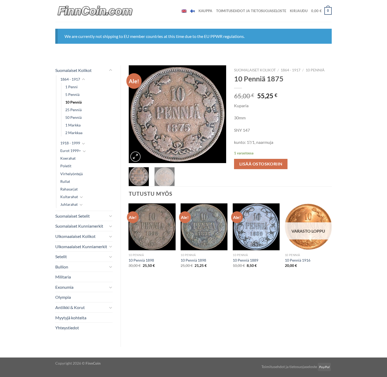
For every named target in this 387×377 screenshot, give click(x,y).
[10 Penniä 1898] (151, 226)
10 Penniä (73, 102)
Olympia (63, 297)
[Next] (217, 114)
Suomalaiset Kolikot (73, 70)
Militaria (63, 276)
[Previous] (137, 114)
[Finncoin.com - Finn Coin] (95, 10)
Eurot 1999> (70, 150)
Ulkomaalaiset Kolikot (75, 236)
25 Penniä (73, 109)
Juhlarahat (69, 204)
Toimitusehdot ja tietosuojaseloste (251, 11)
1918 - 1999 (70, 143)
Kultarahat (69, 196)
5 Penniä (72, 94)
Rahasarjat (69, 189)
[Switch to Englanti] (184, 11)
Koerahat (68, 158)
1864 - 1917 (70, 79)
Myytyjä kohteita (70, 317)
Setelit (61, 256)
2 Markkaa (73, 132)
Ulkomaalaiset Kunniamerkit (81, 246)
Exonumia (64, 287)
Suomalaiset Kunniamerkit (79, 225)
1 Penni (71, 87)
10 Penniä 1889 (245, 260)
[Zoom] (135, 156)
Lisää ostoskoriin (260, 163)
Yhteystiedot (67, 327)
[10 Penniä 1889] (256, 226)
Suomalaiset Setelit (72, 215)
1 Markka (73, 125)
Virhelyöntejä (71, 174)
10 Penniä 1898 (141, 260)
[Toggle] (110, 70)
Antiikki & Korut (70, 307)
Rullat (65, 181)
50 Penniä (73, 117)
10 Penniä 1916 (297, 260)
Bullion (61, 266)
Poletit (65, 166)
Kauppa (205, 11)
